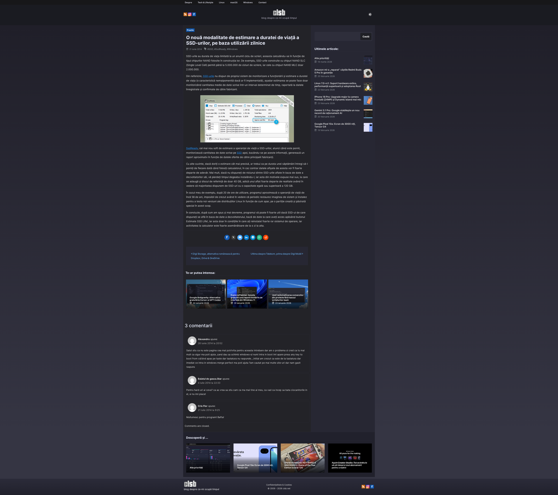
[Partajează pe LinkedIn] (246, 237)
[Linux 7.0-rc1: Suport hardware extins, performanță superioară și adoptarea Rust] (368, 86)
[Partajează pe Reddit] (265, 237)
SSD (239, 152)
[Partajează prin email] (240, 237)
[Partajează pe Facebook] (227, 237)
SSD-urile (208, 76)
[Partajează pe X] (233, 237)
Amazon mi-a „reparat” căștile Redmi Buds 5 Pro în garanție (338, 71)
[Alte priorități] (368, 60)
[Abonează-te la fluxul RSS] (185, 14)
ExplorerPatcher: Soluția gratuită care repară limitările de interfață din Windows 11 (246, 297)
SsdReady (192, 148)
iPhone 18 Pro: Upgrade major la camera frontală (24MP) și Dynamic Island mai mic (337, 98)
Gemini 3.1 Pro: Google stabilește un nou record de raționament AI (337, 112)
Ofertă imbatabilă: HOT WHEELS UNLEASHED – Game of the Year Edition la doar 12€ (300, 465)
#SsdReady (220, 49)
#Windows (232, 49)
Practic (190, 30)
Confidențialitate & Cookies (279, 485)
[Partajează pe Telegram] (252, 237)
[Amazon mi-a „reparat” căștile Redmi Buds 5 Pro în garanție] (368, 73)
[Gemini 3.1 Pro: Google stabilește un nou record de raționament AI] (368, 113)
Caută (366, 36)
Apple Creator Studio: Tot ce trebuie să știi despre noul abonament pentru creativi (349, 465)
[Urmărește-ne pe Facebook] (194, 14)
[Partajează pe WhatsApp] (259, 237)
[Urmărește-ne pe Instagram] (190, 14)
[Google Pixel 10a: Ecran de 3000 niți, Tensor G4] (368, 127)
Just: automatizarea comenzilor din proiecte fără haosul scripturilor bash (288, 297)
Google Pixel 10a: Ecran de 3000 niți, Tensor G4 (335, 125)
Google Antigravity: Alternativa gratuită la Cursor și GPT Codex (205, 298)
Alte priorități (321, 58)
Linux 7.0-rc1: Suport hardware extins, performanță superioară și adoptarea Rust (337, 84)
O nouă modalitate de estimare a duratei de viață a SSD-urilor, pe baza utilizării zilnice (242, 40)
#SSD (210, 49)
